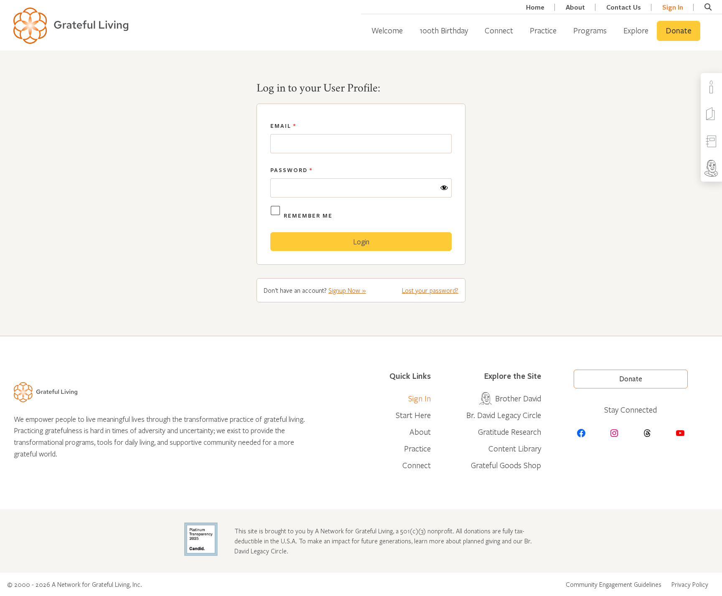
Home (535, 7)
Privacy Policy (689, 584)
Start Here (413, 415)
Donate (678, 31)
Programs (590, 30)
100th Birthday (443, 30)
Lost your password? (430, 290)
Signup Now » (347, 290)
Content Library (514, 448)
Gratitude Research (509, 431)
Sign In (672, 7)
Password (291, 170)
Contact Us (623, 7)
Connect (499, 30)
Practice (543, 30)
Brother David (518, 398)
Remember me (308, 215)
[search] (708, 7)
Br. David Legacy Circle (503, 415)
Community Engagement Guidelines (613, 584)
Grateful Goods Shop (506, 465)
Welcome (387, 30)
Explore (635, 30)
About (575, 7)
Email (283, 125)
